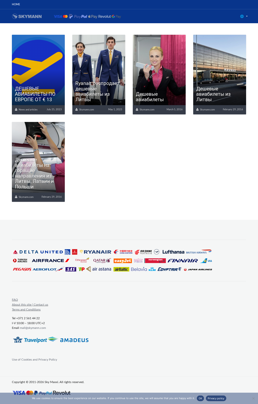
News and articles (28, 110)
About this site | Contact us (30, 304)
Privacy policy (216, 398)
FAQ (15, 299)
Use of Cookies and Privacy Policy (34, 359)
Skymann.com (86, 110)
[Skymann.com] (71, 16)
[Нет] (253, 398)
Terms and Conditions (26, 309)
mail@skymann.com (33, 327)
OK (200, 398)
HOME (16, 4)
